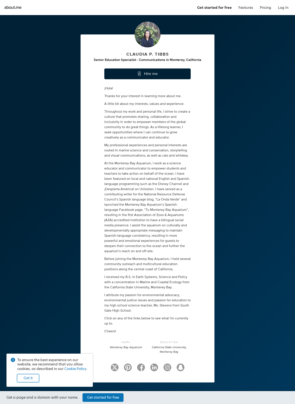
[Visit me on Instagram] (167, 369)
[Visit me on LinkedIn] (154, 369)
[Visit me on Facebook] (141, 369)
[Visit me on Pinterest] (128, 369)
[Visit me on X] (115, 369)
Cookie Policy (75, 368)
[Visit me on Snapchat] (180, 369)
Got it (28, 378)
